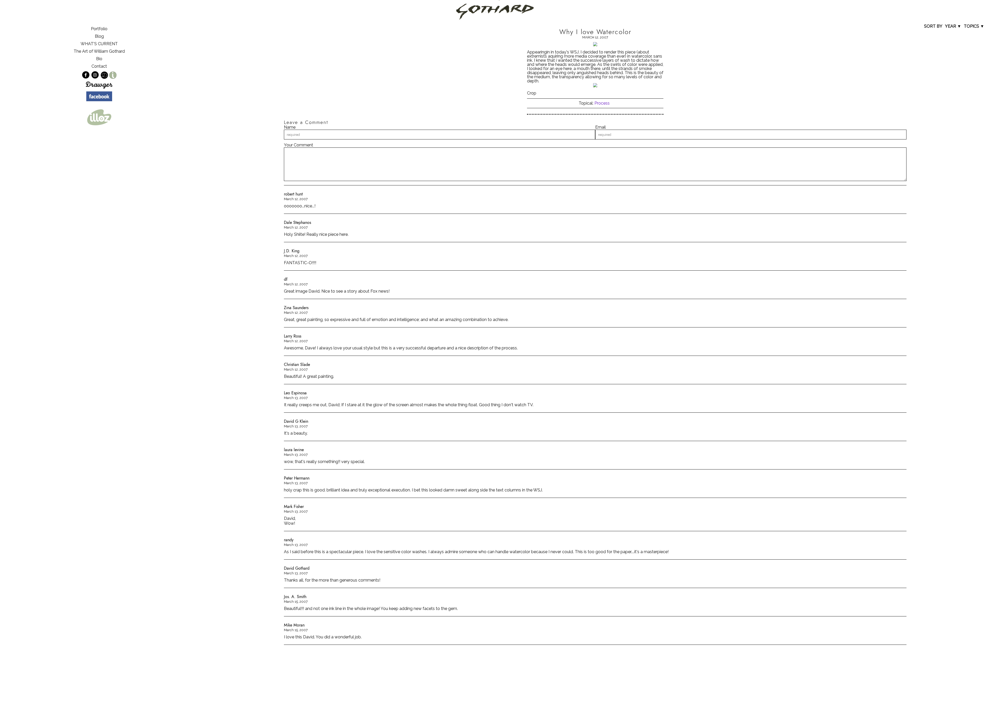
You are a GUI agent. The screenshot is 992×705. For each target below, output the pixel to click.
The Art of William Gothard (99, 51)
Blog (99, 36)
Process (602, 103)
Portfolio (99, 28)
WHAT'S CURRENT (99, 43)
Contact (99, 66)
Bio (99, 58)
